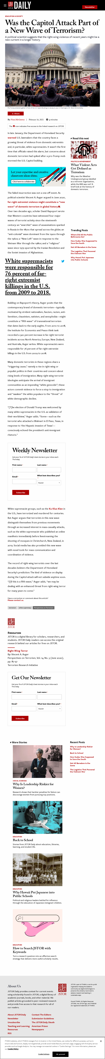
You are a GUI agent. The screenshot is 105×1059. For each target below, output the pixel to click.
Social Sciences (20, 780)
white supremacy (25, 607)
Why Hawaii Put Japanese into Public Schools (82, 258)
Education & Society (14, 16)
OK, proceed (60, 1054)
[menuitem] (89, 7)
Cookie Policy (13, 1049)
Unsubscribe (14, 1022)
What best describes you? (48, 476)
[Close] (101, 1041)
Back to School (23, 840)
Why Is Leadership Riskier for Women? (33, 786)
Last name (42, 465)
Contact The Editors (41, 1014)
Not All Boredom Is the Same (83, 247)
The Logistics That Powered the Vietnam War (83, 252)
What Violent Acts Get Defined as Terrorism (84, 169)
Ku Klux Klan (56, 508)
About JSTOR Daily (17, 1014)
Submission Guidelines (43, 1018)
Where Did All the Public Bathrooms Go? (82, 235)
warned (12, 137)
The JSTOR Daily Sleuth (43, 1022)
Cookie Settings (44, 1054)
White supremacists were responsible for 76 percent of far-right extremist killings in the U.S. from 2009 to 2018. (29, 278)
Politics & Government (81, 161)
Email (15, 476)
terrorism (12, 607)
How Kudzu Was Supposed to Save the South (84, 242)
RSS (10, 1033)
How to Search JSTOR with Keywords (32, 950)
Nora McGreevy (18, 120)
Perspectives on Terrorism (43, 607)
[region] (52, 1048)
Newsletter (90, 7)
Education (17, 836)
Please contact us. (16, 600)
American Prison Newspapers (40, 1027)
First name (17, 465)
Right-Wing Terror (18, 650)
